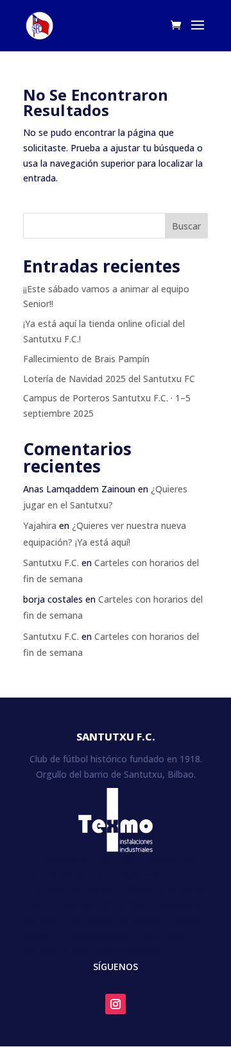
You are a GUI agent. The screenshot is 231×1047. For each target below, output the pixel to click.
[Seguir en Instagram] (115, 1004)
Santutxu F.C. (51, 563)
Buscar (186, 226)
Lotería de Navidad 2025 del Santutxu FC (109, 379)
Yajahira (39, 525)
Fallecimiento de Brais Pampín (86, 359)
